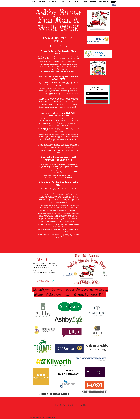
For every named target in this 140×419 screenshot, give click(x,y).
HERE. (66, 125)
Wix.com (53, 417)
